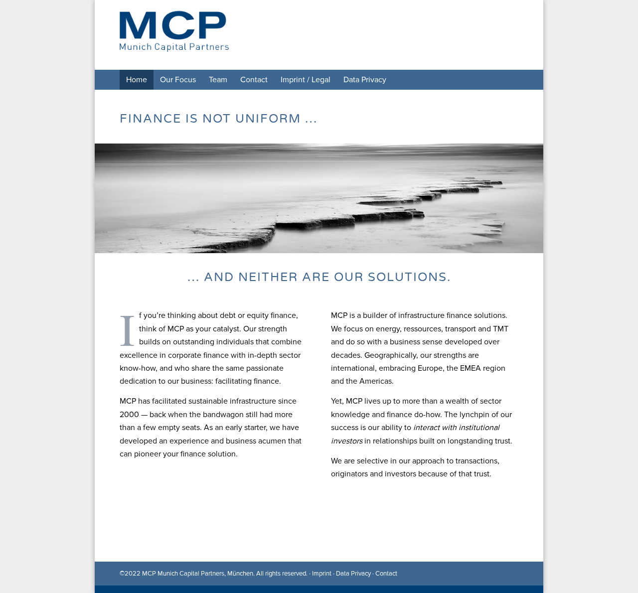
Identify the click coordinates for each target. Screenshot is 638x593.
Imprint (321, 574)
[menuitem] (137, 80)
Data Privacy (353, 574)
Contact (386, 574)
